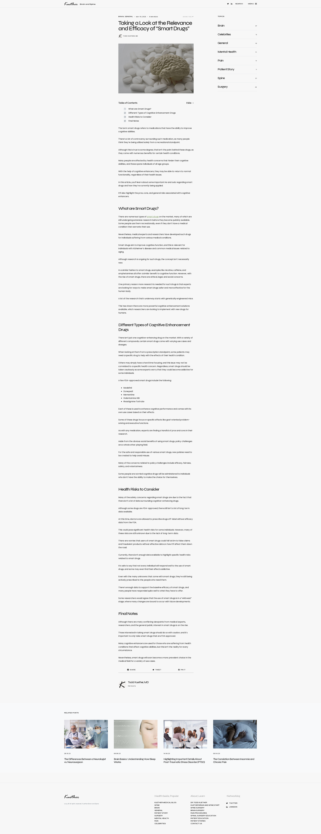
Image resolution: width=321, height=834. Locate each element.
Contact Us (196, 823)
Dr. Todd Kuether (199, 802)
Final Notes (133, 120)
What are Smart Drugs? (139, 108)
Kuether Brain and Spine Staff (205, 805)
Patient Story (161, 813)
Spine (157, 805)
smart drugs (153, 216)
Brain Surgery (197, 810)
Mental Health (161, 818)
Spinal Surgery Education (203, 816)
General (129, 16)
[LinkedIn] (231, 4)
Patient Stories (198, 821)
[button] (239, 3)
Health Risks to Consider (139, 116)
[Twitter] (228, 4)
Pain (156, 821)
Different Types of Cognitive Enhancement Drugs (152, 112)
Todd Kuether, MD (130, 36)
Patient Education (199, 818)
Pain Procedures (199, 813)
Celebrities (160, 823)
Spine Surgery (197, 808)
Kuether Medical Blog (165, 802)
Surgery (158, 816)
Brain (121, 16)
